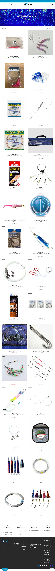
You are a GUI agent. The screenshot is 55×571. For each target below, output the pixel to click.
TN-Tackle (14, 89)
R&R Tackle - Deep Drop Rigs (40, 188)
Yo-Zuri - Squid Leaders (14, 188)
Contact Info (23, 541)
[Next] (30, 521)
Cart (52, 4)
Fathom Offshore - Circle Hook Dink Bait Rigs (14, 286)
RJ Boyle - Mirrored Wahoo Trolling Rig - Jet (14, 480)
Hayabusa (14, 318)
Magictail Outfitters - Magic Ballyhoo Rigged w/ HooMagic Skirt (14, 220)
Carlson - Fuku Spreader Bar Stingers (14, 57)
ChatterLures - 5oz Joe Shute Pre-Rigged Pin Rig (41, 90)
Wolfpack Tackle (40, 154)
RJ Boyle (14, 446)
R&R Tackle (40, 187)
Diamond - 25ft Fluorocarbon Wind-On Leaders (14, 155)
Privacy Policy (23, 547)
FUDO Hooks (40, 350)
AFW (40, 413)
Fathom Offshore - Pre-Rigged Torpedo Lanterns (41, 253)
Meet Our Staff (16, 544)
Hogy (40, 285)
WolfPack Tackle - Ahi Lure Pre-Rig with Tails (40, 155)
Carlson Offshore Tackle (14, 56)
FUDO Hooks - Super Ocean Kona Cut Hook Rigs (41, 351)
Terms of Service (23, 549)
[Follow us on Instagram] (32, 550)
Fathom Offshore (40, 252)
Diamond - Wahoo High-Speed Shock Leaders (40, 447)
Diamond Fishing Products (14, 154)
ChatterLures (41, 89)
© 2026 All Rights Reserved (11, 565)
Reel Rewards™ (23, 550)
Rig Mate (40, 219)
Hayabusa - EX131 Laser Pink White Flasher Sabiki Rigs (14, 319)
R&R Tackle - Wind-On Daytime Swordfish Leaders (14, 514)
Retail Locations (16, 543)
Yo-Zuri (14, 187)
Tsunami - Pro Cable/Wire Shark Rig (14, 253)
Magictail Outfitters (14, 219)
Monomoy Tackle (40, 56)
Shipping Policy (23, 546)
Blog (15, 546)
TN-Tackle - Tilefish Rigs (14, 90)
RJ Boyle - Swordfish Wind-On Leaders (40, 480)
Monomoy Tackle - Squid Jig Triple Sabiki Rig (40, 57)
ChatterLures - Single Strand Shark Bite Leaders (41, 319)
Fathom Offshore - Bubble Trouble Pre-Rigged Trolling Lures (14, 414)
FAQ (21, 543)
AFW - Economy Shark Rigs (40, 414)
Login (48, 4)
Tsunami (14, 252)
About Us (15, 541)
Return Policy (23, 544)
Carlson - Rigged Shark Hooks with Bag (14, 351)
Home (3, 10)
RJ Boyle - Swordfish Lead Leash (14, 447)
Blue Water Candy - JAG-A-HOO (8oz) (40, 514)
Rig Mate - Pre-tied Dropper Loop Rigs (40, 220)
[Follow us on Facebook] (30, 550)
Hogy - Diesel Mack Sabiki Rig (41, 286)
